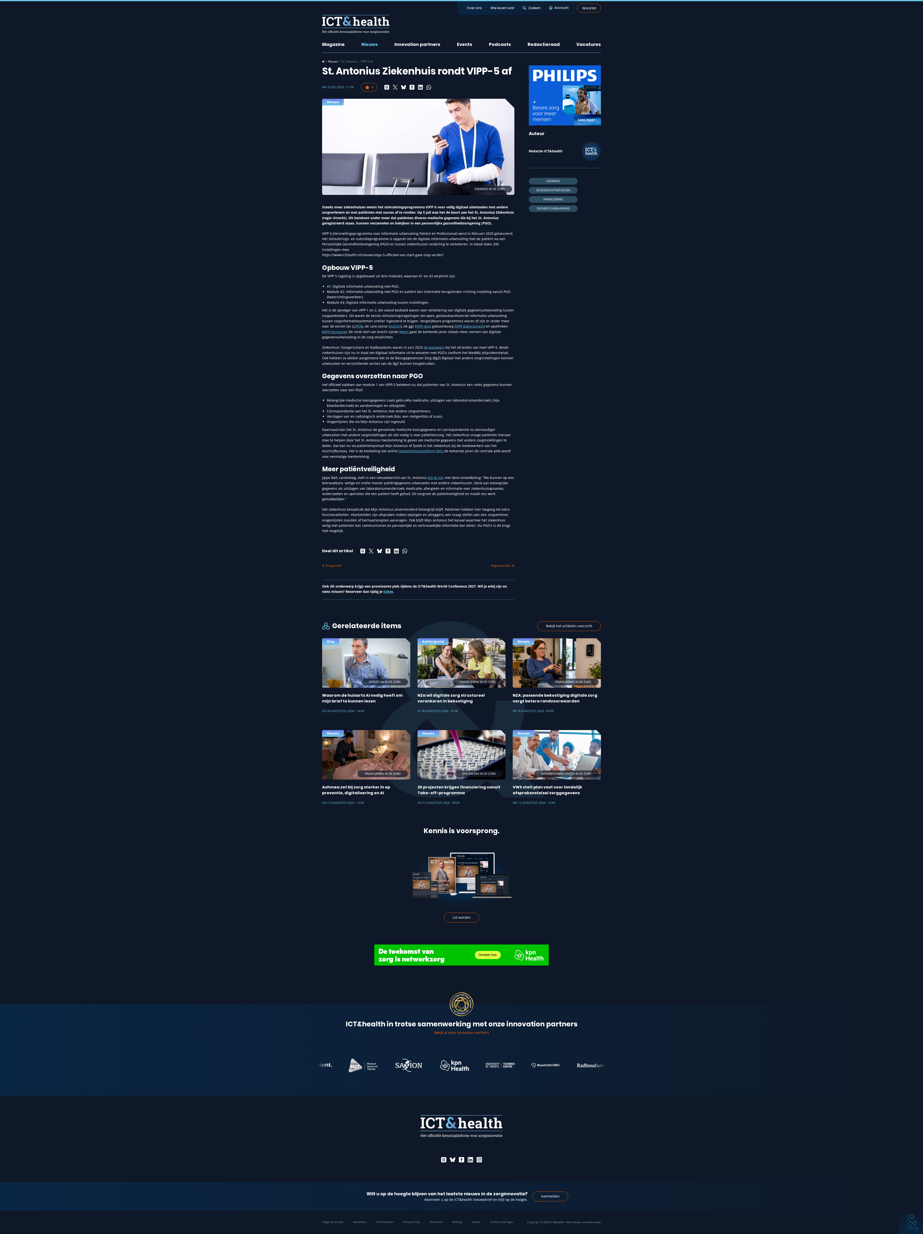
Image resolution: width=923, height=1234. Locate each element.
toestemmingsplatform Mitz (421, 451)
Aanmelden (550, 1196)
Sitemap (457, 1222)
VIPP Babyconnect (469, 326)
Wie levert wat (502, 8)
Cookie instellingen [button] (501, 1222)
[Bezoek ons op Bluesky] (452, 1159)
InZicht (395, 326)
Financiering (553, 199)
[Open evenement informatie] (911, 1222)
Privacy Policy (411, 1222)
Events (464, 44)
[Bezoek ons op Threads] (443, 1159)
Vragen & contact (332, 1222)
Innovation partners (417, 44)
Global (476, 1222)
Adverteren (360, 1222)
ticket (388, 591)
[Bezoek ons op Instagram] (479, 1159)
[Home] (323, 61)
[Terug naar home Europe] (355, 24)
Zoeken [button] (534, 8)
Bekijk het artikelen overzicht (569, 626)
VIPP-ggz (423, 326)
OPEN (357, 326)
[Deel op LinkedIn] (420, 87)
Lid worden (462, 917)
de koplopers (434, 347)
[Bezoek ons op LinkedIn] (470, 1159)
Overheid (553, 181)
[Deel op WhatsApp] (428, 87)
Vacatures (588, 44)
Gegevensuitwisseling (553, 190)
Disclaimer (436, 1222)
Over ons (474, 8)
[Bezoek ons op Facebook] (461, 1159)
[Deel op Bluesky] (403, 87)
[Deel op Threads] (386, 87)
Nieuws (369, 44)
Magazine (333, 44)
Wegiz (404, 331)
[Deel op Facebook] (412, 87)
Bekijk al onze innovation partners (461, 1032)
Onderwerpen (384, 1222)
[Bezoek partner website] (317, 1065)
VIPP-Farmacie (334, 331)
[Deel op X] (395, 87)
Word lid (589, 8)
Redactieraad (544, 44)
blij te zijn (436, 477)
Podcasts (500, 44)
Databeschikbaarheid (553, 208)
